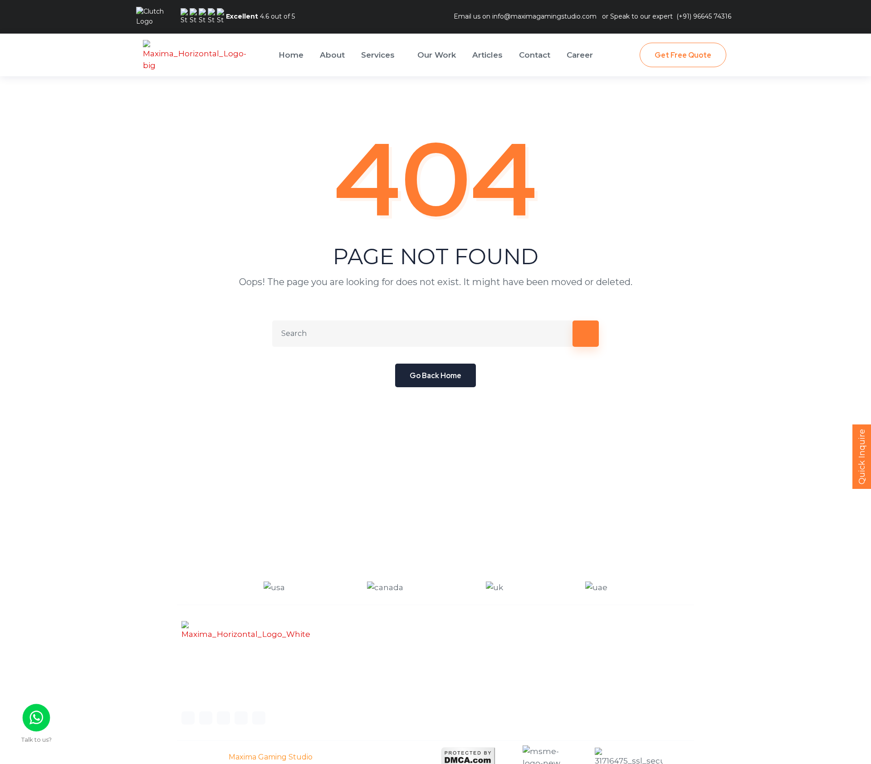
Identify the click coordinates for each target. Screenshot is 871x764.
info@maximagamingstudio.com (544, 16)
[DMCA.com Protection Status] (468, 756)
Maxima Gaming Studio (271, 757)
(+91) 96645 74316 (703, 16)
